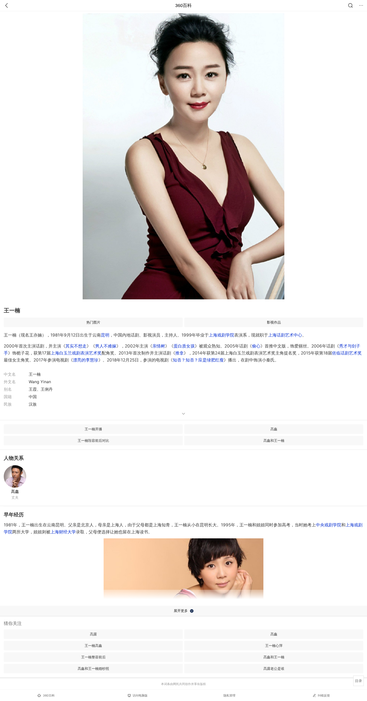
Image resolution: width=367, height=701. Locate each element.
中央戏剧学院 (328, 524)
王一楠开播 (93, 429)
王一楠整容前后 (93, 657)
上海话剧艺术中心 (285, 335)
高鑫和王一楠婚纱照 (93, 668)
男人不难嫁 (105, 346)
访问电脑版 (140, 695)
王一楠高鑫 (93, 645)
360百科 (183, 5)
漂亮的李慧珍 (85, 359)
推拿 (179, 352)
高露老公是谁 (273, 668)
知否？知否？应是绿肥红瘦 (198, 359)
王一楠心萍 (274, 645)
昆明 (105, 335)
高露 (93, 634)
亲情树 (158, 346)
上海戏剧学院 (221, 335)
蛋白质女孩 (184, 346)
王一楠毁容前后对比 (93, 440)
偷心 (256, 346)
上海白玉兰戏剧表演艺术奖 (76, 352)
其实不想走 (76, 346)
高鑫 (273, 429)
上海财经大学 (63, 531)
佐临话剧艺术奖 (347, 352)
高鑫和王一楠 (273, 440)
